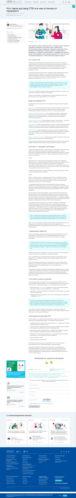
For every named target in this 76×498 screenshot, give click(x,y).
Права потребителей (21, 420)
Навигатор (25, 460)
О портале (25, 478)
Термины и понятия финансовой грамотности (49, 377)
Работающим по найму (47, 373)
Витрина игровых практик (28, 471)
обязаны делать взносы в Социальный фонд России (43, 244)
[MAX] (69, 452)
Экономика (8, 13)
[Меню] (73, 6)
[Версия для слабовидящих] (66, 2)
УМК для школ (25, 462)
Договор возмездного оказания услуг (37, 113)
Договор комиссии (33, 124)
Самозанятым (39, 373)
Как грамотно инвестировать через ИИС (12, 469)
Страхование (21, 13)
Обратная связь (58, 480)
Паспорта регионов (43, 457)
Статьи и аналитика (10, 457)
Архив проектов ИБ (43, 484)
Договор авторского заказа (35, 120)
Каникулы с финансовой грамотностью (27, 468)
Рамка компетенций (27, 457)
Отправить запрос (34, 406)
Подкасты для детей (10, 483)
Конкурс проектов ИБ (43, 482)
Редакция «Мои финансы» (59, 369)
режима (39, 296)
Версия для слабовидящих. (61, 483)
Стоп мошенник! (9, 478)
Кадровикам (57, 457)
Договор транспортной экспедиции (37, 137)
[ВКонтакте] (61, 452)
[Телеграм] (66, 452)
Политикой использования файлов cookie (13, 495)
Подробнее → (22, 392)
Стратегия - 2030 (42, 460)
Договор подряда (32, 107)
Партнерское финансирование (12, 463)
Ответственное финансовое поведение (40, 376)
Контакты (25, 483)
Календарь (25, 480)
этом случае (43, 287)
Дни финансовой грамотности (29, 465)
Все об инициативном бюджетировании (43, 480)
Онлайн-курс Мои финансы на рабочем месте (61, 461)
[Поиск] (63, 2)
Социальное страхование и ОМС (55, 376)
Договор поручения (33, 130)
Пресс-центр (25, 481)
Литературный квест (27, 464)
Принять (64, 495)
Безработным (55, 373)
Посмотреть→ (22, 376)
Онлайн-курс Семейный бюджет (10, 466)
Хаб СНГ (40, 462)
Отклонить (60, 495)
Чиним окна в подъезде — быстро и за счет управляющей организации (16, 431)
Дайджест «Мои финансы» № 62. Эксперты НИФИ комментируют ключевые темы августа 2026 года (59, 432)
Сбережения (44, 420)
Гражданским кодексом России (48, 78)
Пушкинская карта (10, 481)
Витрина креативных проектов (29, 470)
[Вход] (69, 2)
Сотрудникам (58, 459)
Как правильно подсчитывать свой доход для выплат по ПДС (37, 431)
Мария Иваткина (13, 24)
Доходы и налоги (14, 13)
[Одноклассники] (64, 452)
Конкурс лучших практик (44, 459)
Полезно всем (33, 373)
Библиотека (25, 459)
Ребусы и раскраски (10, 480)
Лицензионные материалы (28, 473)
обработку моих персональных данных (45, 403)
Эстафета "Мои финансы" (11, 462)
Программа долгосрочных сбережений (11, 460)
